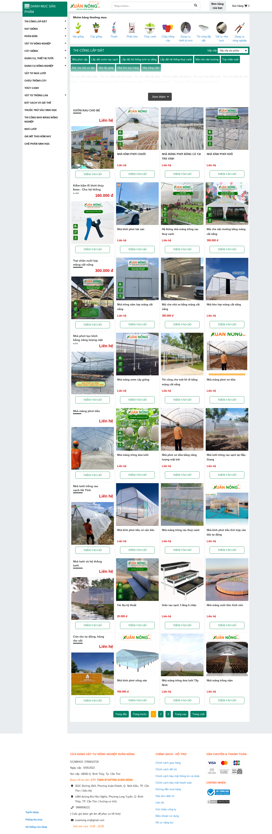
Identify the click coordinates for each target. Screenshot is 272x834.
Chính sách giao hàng (168, 762)
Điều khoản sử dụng (167, 815)
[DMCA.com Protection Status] (218, 804)
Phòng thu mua (33, 819)
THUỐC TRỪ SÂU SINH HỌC (40, 110)
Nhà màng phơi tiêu (86, 411)
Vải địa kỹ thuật (126, 605)
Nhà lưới (30, 129)
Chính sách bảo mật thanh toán (174, 782)
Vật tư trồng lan (36, 95)
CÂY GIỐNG (31, 51)
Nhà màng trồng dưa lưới (133, 454)
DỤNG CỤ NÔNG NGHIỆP (38, 66)
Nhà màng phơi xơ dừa (221, 379)
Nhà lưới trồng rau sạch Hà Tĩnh (85, 488)
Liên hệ (160, 802)
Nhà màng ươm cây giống (133, 379)
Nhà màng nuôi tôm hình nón (225, 605)
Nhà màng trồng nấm (220, 680)
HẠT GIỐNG (31, 28)
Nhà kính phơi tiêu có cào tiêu (135, 530)
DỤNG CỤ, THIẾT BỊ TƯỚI (38, 58)
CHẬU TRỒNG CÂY (35, 80)
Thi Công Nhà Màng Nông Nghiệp (41, 119)
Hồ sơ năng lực (165, 822)
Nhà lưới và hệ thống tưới (87, 563)
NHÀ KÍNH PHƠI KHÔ (220, 154)
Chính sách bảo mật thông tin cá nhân (178, 776)
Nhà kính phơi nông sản (132, 680)
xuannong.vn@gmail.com (89, 820)
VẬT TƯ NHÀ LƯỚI (35, 73)
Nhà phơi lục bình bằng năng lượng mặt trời (88, 339)
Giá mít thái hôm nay (37, 136)
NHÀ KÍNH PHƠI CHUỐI (131, 154)
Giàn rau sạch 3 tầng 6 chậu (179, 605)
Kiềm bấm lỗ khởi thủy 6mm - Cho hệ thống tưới (88, 189)
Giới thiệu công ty (166, 809)
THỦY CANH (31, 88)
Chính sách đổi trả (166, 769)
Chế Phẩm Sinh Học (37, 143)
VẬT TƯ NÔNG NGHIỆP (37, 43)
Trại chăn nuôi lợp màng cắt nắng (85, 262)
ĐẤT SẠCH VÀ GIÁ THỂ (37, 102)
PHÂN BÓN (30, 36)
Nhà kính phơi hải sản (130, 229)
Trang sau (180, 714)
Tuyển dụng (31, 812)
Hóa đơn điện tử (165, 796)
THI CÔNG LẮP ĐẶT (35, 21)
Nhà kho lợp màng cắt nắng (224, 304)
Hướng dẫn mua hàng (168, 789)
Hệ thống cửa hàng (36, 827)
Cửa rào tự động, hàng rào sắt (88, 638)
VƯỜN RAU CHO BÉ (86, 110)
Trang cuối (198, 714)
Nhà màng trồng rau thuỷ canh (181, 530)
